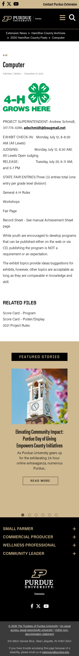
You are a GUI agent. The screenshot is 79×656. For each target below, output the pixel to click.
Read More (40, 480)
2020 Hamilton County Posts (29, 37)
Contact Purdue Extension (60, 4)
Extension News (16, 33)
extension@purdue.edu (55, 652)
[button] (22, 515)
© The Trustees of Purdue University (33, 626)
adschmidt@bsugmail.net (45, 128)
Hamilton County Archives (48, 33)
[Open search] (72, 19)
